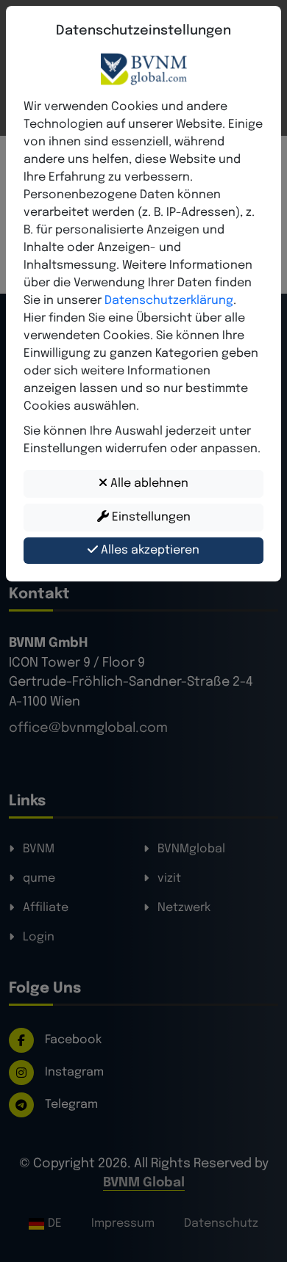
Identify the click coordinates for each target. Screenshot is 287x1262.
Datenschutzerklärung (168, 300)
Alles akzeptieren (148, 550)
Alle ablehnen (147, 483)
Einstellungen (150, 517)
